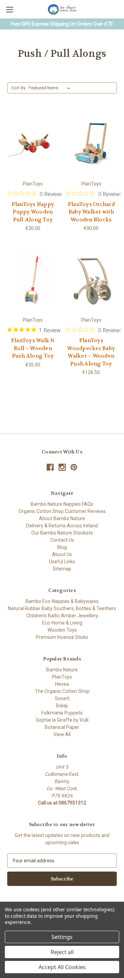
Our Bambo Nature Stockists (62, 533)
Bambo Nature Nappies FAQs (62, 504)
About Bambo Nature (62, 518)
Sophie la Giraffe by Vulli (62, 720)
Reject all (62, 952)
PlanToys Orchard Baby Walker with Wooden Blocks (91, 212)
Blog (62, 547)
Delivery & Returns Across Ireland (62, 525)
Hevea (62, 684)
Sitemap (62, 568)
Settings (62, 937)
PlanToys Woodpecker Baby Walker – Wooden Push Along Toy (91, 352)
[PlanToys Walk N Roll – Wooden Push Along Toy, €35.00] (33, 279)
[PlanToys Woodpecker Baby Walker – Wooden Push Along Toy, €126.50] (91, 279)
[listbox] (51, 88)
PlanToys (62, 677)
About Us (62, 554)
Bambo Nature (62, 669)
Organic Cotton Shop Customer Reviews (62, 511)
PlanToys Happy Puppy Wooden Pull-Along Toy (33, 212)
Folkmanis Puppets (62, 713)
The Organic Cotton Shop (62, 691)
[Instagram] (62, 467)
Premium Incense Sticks (62, 637)
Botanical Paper (62, 727)
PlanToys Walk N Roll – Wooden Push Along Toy (33, 348)
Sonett (62, 698)
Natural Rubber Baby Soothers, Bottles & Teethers (62, 608)
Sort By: (19, 87)
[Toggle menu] (9, 9)
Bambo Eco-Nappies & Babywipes (62, 601)
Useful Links (62, 561)
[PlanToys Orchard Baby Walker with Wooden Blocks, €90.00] (91, 143)
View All (62, 734)
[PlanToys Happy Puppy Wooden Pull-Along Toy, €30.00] (33, 143)
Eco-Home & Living (62, 623)
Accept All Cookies (62, 967)
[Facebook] (50, 467)
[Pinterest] (74, 467)
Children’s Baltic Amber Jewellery (62, 615)
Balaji (62, 705)
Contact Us (62, 540)
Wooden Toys (62, 630)
